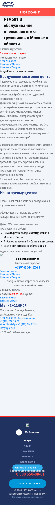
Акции (27, 445)
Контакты (27, 456)
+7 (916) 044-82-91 (27, 267)
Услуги (27, 440)
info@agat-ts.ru (8, 328)
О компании (27, 451)
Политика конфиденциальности (27, 497)
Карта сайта (27, 461)
